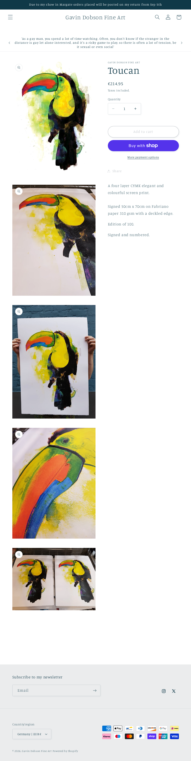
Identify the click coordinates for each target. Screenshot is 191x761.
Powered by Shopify (65, 751)
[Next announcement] (182, 43)
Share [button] (117, 171)
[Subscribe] (94, 690)
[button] (10, 17)
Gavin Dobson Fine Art (36, 751)
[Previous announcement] (9, 43)
